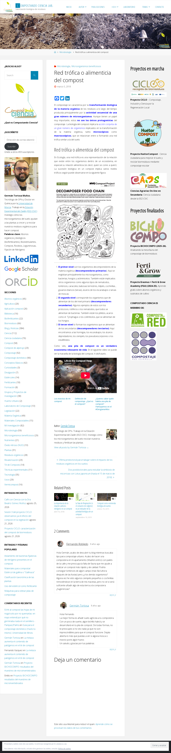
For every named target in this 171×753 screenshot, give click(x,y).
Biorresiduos (10, 323)
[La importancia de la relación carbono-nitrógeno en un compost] (64, 496)
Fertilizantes (10, 382)
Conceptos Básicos (13, 362)
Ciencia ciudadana (13, 338)
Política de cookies (64, 749)
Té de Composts (12, 464)
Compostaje (10, 352)
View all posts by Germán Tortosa (71, 447)
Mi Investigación (12, 425)
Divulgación (9, 372)
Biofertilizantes (11, 318)
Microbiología (65, 52)
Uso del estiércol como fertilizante (20, 586)
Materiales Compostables (16, 420)
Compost (8, 343)
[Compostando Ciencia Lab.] (8, 6)
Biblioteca (9, 313)
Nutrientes (9, 440)
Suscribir (11, 146)
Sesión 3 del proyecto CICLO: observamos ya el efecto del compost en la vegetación (18, 516)
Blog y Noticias (11, 328)
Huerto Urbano (11, 400)
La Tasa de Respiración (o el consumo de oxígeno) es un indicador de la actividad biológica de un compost (84, 509)
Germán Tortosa (79, 605)
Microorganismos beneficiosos (86, 66)
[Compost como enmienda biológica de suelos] (107, 496)
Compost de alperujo (14, 347)
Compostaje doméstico (15, 357)
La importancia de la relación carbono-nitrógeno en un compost (63, 506)
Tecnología (9, 474)
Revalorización (11, 460)
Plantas (7, 450)
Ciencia (7, 333)
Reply (113, 595)
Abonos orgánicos (13, 298)
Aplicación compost (13, 308)
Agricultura (9, 303)
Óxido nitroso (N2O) (14, 445)
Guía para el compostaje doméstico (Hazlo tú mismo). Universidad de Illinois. (19, 629)
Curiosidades (10, 367)
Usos (6, 479)
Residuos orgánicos (13, 455)
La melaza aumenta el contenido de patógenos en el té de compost (19, 641)
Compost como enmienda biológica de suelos (106, 505)
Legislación (9, 410)
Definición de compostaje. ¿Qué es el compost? (84, 401)
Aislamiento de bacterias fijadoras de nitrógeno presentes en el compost (20, 559)
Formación (9, 387)
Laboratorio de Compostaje (17, 405)
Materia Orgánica (12, 415)
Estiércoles (9, 377)
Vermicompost (11, 484)
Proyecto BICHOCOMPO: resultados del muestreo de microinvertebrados (20, 666)
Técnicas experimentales (16, 469)
